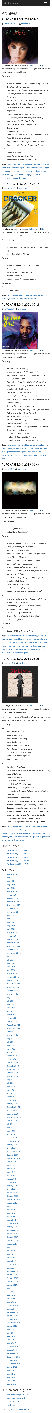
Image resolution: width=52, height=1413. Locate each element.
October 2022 (12, 1032)
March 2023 (12, 1015)
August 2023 (12, 997)
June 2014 (11, 1374)
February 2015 (12, 1347)
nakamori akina (8, 646)
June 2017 (11, 1251)
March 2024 (12, 974)
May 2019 (11, 1172)
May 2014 (11, 1377)
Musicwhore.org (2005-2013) (19, 1395)
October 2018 (12, 1196)
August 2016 (12, 1285)
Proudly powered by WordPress (16, 1409)
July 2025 (11, 919)
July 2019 (10, 1165)
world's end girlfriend (22, 653)
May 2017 (11, 1254)
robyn (27, 174)
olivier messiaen (22, 646)
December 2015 (13, 1312)
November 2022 (13, 1028)
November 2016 (13, 1275)
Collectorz (33, 65)
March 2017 (11, 1261)
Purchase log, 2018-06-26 (21, 658)
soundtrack (35, 649)
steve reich (24, 299)
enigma (25, 830)
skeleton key (24, 649)
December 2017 (13, 1230)
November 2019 (13, 1151)
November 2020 (13, 1110)
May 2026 (11, 885)
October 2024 (12, 950)
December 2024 (13, 943)
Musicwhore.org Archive (17, 1398)
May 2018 (11, 1213)
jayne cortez (25, 168)
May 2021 (11, 1090)
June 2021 (11, 1086)
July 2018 (10, 1206)
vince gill (9, 178)
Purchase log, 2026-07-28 (18, 861)
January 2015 (12, 1350)
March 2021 (11, 1097)
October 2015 (12, 1319)
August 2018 (12, 1203)
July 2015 (10, 1329)
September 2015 (13, 1323)
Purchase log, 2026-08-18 (18, 850)
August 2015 (12, 1326)
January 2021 (12, 1104)
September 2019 (13, 1158)
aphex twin (11, 164)
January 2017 (12, 1268)
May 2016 (11, 1295)
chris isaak (27, 826)
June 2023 (11, 1004)
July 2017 (10, 1247)
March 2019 (11, 1179)
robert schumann (20, 455)
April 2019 (11, 1175)
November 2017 (13, 1234)
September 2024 (14, 953)
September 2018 (13, 1199)
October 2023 (12, 991)
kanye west (37, 833)
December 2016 (13, 1271)
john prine (26, 452)
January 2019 (12, 1186)
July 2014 (10, 1370)
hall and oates (13, 168)
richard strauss (20, 840)
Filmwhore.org (13, 1401)
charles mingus (8, 639)
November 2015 (13, 1316)
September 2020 (14, 1117)
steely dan (32, 455)
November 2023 (13, 987)
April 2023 (11, 1011)
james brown (35, 295)
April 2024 (11, 970)
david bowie (7, 830)
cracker (26, 295)
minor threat (23, 837)
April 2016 (11, 1299)
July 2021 (10, 1083)
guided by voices (20, 448)
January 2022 (12, 1062)
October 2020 (12, 1114)
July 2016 (10, 1288)
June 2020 (11, 1128)
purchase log (7, 174)
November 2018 (13, 1193)
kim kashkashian (38, 168)
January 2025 (12, 939)
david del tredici (21, 639)
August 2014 (12, 1367)
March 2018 (11, 1220)
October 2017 (12, 1237)
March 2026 (12, 891)
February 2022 (13, 1059)
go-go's (5, 642)
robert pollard (19, 174)
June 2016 (11, 1292)
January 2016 (12, 1309)
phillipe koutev (35, 837)
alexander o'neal (14, 445)
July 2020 (11, 1124)
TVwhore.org (12, 1405)
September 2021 (13, 1076)
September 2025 (14, 912)
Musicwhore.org (12, 3)
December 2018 (13, 1189)
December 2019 (13, 1148)
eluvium (43, 639)
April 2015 (11, 1340)
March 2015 (11, 1343)
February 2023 (13, 1018)
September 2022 (14, 1035)
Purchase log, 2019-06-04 (21, 464)
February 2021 (12, 1100)
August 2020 (12, 1121)
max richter (25, 171)
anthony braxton (14, 636)
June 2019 (11, 1169)
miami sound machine (40, 171)
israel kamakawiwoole (33, 642)
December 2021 (13, 1066)
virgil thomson (20, 178)
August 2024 (12, 956)
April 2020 (11, 1134)
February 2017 (12, 1264)
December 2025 (13, 902)
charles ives (37, 164)
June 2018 (11, 1210)
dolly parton (34, 639)
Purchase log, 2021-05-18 (21, 304)
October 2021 (12, 1073)
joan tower (27, 833)
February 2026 (13, 895)
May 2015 (11, 1336)
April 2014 (11, 1381)
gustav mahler (33, 448)
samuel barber (37, 174)
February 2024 (13, 977)
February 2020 (13, 1141)
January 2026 (12, 898)
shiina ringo (13, 649)
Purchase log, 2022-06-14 (21, 183)
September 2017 (13, 1240)
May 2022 (11, 1049)
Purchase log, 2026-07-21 (18, 864)
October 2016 (12, 1278)
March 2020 (12, 1138)
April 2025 (11, 929)
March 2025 (12, 932)
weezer (33, 299)
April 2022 (11, 1052)
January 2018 (12, 1227)
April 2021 (11, 1093)
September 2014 (13, 1364)
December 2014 (13, 1353)
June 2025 (11, 922)
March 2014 (11, 1384)
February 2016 (12, 1305)
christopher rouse (39, 826)
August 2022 (12, 1039)
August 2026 (12, 874)
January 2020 (12, 1145)
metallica (13, 837)
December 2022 (13, 1025)
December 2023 (13, 984)
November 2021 (13, 1069)
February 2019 (12, 1182)
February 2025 (13, 936)
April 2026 (11, 888)
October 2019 (12, 1155)
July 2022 (11, 1042)
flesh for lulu (7, 448)
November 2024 (13, 946)
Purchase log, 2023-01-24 (21, 19)
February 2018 (12, 1223)
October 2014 (12, 1360)
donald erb (16, 830)
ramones (9, 840)
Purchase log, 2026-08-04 (18, 857)
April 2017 (11, 1258)
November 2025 (13, 905)
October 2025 (12, 908)
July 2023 (10, 1001)
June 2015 (11, 1333)
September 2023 (13, 994)
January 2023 (12, 1021)
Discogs (44, 65)
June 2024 (11, 963)
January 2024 (12, 980)
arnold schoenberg (24, 164)
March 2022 (12, 1056)
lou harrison (15, 171)
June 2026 (11, 881)
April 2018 (11, 1216)
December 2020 (13, 1107)
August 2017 (12, 1244)
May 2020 (11, 1131)
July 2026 (11, 878)
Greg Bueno (25, 24)
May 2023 (11, 1008)
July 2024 (11, 960)
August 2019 (12, 1162)
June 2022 (11, 1045)
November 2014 (13, 1357)
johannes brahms (14, 452)
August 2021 (12, 1080)
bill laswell (42, 636)
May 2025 (11, 926)
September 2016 (13, 1282)
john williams (37, 452)
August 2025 (12, 915)
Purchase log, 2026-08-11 (17, 854)
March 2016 (11, 1302)
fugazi (19, 833)
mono (45, 642)
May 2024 (11, 967)
